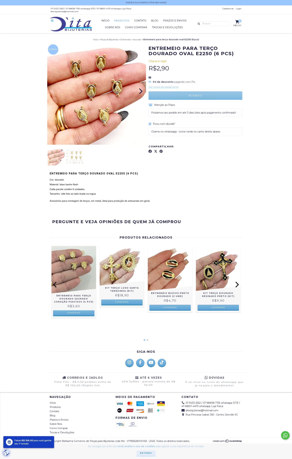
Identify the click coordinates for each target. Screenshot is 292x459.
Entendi (146, 453)
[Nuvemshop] (227, 442)
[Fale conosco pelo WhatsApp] (285, 435)
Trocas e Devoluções (167, 27)
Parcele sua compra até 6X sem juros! (146, 2)
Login (238, 8)
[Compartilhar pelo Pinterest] (161, 151)
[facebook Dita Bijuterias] (140, 363)
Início (105, 20)
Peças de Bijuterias (109, 39)
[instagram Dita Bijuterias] (129, 363)
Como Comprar (136, 27)
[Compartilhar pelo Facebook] (150, 151)
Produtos (121, 20)
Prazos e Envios (175, 20)
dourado (137, 39)
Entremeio (125, 39)
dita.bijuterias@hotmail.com (65, 11)
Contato (140, 20)
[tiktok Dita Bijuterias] (162, 363)
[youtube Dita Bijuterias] (151, 363)
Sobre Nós (112, 27)
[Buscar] (198, 23)
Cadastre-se (228, 8)
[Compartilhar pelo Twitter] (155, 151)
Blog (154, 20)
